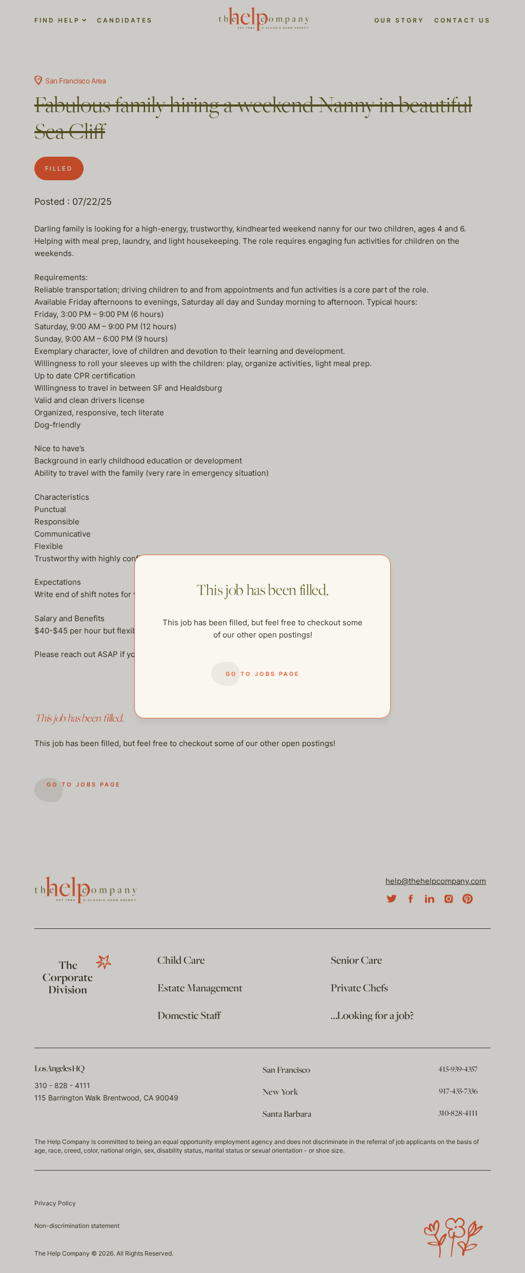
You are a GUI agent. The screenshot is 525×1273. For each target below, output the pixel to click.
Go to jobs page (263, 673)
